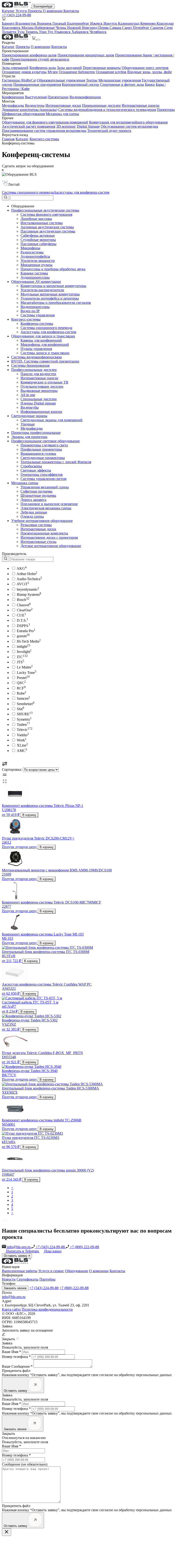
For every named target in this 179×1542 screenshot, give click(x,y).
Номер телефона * (16, 1357)
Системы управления (38, 315)
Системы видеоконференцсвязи (36, 357)
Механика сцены (24, 483)
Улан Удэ (46, 32)
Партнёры (47, 1279)
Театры (91, 80)
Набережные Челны (50, 28)
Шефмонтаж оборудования (23, 114)
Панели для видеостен (38, 374)
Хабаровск (81, 32)
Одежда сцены (32, 516)
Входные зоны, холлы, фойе (149, 72)
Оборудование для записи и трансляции (43, 336)
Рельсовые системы (36, 525)
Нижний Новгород (82, 28)
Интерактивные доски (63, 105)
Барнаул (8, 23)
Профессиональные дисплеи (34, 370)
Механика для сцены (62, 114)
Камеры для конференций (41, 340)
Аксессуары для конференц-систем (81, 192)
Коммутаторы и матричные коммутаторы (53, 286)
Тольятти (9, 32)
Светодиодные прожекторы (43, 458)
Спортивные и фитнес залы (122, 84)
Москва (27, 28)
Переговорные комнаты (102, 68)
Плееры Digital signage (38, 403)
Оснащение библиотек (77, 72)
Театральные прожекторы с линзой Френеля (56, 462)
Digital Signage (88, 126)
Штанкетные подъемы (38, 495)
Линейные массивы (36, 219)
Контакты (71, 11)
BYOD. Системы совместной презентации (45, 361)
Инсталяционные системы (42, 223)
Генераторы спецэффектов (42, 474)
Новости (9, 1279)
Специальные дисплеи (39, 399)
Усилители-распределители (42, 290)
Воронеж (44, 23)
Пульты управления (36, 349)
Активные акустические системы (47, 227)
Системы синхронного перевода (28, 192)
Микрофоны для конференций (45, 344)
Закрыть (8, 1434)
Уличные (28, 424)
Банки (150, 84)
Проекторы (166, 110)
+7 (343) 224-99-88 (16, 15)
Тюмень (32, 32)
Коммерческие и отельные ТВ (44, 382)
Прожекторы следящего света (44, 445)
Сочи (168, 28)
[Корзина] (34, 38)
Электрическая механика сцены (46, 508)
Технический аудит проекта (109, 131)
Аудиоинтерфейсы (35, 256)
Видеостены (35, 105)
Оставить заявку (16, 1256)
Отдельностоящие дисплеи (42, 386)
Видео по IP (30, 311)
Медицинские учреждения (119, 80)
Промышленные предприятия (37, 84)
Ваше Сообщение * (17, 1366)
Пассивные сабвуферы (38, 244)
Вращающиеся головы (38, 454)
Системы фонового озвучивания (46, 214)
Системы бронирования (30, 365)
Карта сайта (11, 1309)
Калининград (129, 23)
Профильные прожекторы (41, 449)
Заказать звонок (15, 1288)
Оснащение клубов (111, 72)
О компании (53, 11)
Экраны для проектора (29, 437)
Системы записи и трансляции (45, 353)
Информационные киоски (41, 412)
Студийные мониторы (38, 240)
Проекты (35, 11)
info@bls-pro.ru (18, 1247)
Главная (8, 139)
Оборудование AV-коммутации (36, 282)
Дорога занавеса (33, 500)
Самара (116, 28)
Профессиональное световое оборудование (45, 441)
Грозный (59, 23)
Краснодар (165, 23)
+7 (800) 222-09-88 (84, 1247)
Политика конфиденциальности (47, 1309)
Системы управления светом (43, 479)
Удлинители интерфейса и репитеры (50, 298)
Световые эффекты (36, 470)
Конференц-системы (37, 324)
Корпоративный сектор (80, 84)
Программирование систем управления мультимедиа (44, 131)
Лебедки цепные (34, 512)
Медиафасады (13, 105)
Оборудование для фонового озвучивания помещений (45, 122)
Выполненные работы (19, 1271)
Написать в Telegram (23, 1251)
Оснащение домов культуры (24, 72)
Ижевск (96, 23)
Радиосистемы (32, 252)
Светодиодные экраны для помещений (52, 420)
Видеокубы (30, 407)
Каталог (9, 11)
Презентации (58, 97)
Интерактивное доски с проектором (49, 537)
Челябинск (98, 32)
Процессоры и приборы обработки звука (53, 269)
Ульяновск (63, 32)
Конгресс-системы (44, 139)
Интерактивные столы (38, 542)
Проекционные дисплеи (101, 105)
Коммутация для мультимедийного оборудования (128, 122)
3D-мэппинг (66, 126)
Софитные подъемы (36, 491)
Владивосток (26, 23)
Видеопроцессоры (35, 307)
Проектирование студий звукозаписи (39, 59)
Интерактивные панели (140, 105)
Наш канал (53, 1251)
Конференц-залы (42, 68)
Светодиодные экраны (29, 416)
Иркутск (110, 23)
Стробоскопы (31, 466)
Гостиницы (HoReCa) (19, 80)
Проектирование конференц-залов (29, 55)
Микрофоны (30, 248)
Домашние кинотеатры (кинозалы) (29, 110)
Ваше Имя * (11, 1352)
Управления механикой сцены (45, 487)
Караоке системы (34, 273)
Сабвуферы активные (38, 235)
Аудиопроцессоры (35, 277)
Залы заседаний (69, 68)
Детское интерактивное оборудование (51, 546)
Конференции (13, 97)
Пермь (104, 28)
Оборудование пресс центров (145, 68)
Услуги (22, 11)
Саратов (157, 28)
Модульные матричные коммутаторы (50, 294)
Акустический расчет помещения (28, 126)
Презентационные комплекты (44, 533)
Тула (21, 32)
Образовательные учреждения (61, 80)
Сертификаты (27, 1279)
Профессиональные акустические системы (45, 210)
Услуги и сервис (51, 1271)
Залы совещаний (15, 68)
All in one (28, 395)
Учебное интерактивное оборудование (42, 521)
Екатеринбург (43, 6)
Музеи (53, 72)
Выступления (36, 97)
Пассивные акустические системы (48, 231)
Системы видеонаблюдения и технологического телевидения (107, 110)
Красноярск (11, 28)
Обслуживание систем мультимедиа (129, 126)
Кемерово (148, 23)
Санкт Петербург (136, 28)
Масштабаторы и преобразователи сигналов (56, 303)
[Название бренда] (27, 559)
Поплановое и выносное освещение (49, 504)
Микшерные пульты (36, 265)
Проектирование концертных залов (86, 55)
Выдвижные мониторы (39, 391)
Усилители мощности (38, 261)
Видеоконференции (85, 97)
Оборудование (76, 1271)
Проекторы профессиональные (36, 433)
